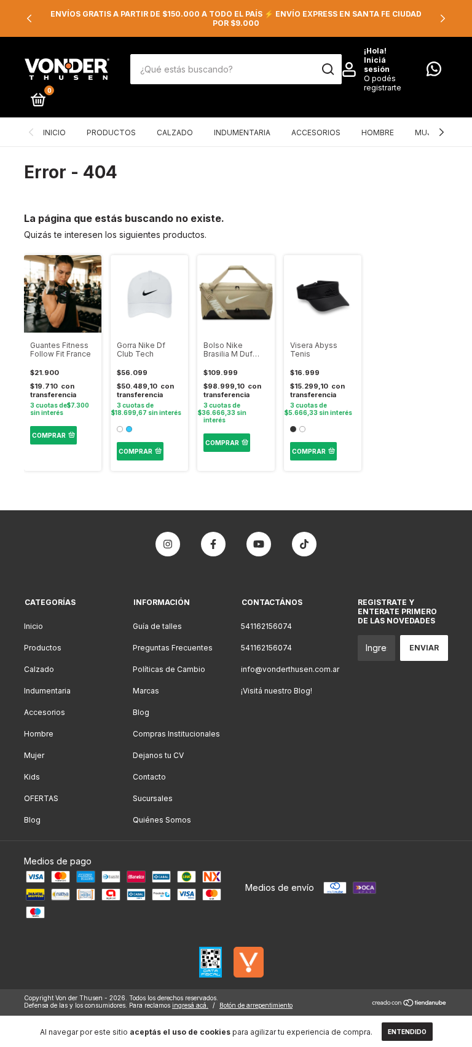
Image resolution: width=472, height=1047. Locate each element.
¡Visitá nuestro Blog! (276, 690)
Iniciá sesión (377, 64)
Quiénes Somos (162, 819)
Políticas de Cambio (169, 669)
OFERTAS (41, 798)
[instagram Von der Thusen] (167, 544)
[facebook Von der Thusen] (213, 544)
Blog (32, 819)
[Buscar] (327, 69)
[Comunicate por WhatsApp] (433, 71)
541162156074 (266, 626)
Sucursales (153, 798)
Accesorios (315, 132)
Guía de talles (157, 626)
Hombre (377, 132)
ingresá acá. (190, 1005)
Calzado (175, 132)
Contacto (149, 776)
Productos (111, 132)
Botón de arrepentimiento (256, 1005)
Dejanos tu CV (158, 755)
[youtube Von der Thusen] (258, 544)
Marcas (146, 690)
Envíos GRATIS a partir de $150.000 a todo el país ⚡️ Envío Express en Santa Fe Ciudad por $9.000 (236, 18)
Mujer (428, 132)
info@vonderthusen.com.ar (290, 669)
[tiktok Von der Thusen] (304, 544)
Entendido (407, 1031)
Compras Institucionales (176, 733)
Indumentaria (242, 132)
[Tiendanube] (409, 1003)
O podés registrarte (382, 83)
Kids (32, 776)
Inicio (54, 132)
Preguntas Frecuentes (173, 647)
